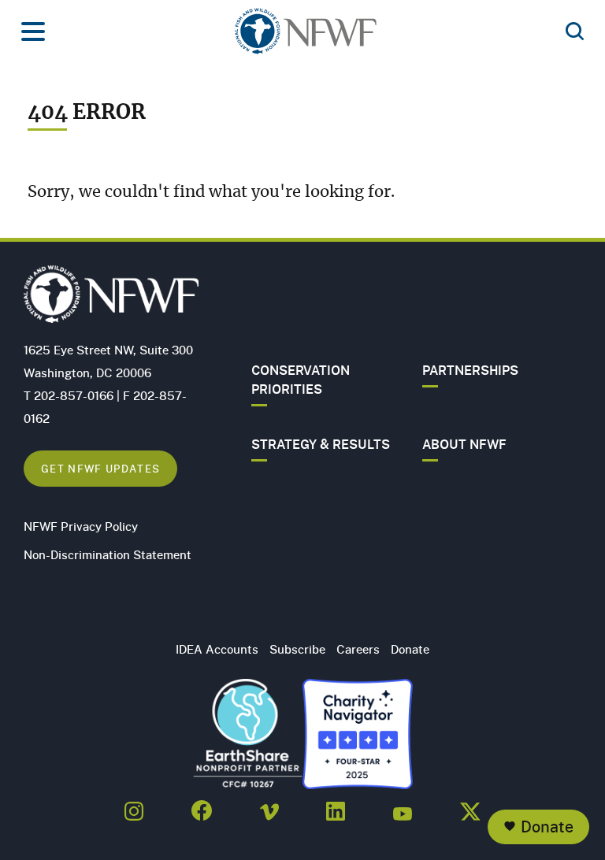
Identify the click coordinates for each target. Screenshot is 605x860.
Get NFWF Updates (100, 468)
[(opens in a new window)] (133, 806)
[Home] (306, 36)
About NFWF (464, 444)
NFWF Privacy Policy (81, 526)
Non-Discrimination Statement (107, 554)
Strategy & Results (320, 444)
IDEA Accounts (217, 649)
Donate (547, 826)
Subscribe (297, 649)
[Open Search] (575, 32)
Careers (358, 649)
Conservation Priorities (300, 379)
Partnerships (470, 370)
